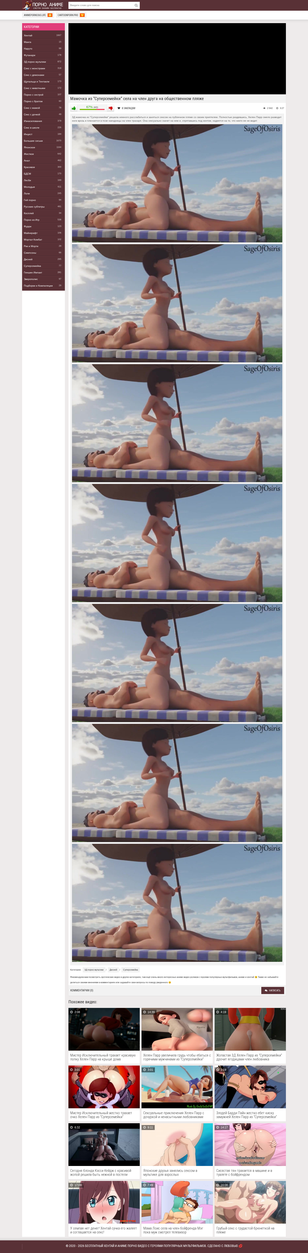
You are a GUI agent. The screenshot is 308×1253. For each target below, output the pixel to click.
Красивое (29, 167)
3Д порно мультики (35, 61)
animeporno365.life (38, 15)
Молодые (29, 186)
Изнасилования (33, 121)
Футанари (29, 55)
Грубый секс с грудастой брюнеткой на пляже (245, 1230)
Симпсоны (30, 252)
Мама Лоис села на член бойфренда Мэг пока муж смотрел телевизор (173, 1230)
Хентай (28, 35)
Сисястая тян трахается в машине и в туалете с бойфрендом (244, 1172)
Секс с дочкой (32, 114)
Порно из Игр (31, 219)
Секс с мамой (32, 107)
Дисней (28, 259)
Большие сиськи (33, 140)
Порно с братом (33, 101)
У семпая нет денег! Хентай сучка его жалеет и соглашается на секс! (103, 1230)
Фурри (27, 226)
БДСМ (27, 173)
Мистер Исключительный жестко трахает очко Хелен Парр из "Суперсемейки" (101, 1115)
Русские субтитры (34, 206)
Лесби (27, 180)
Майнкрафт (30, 233)
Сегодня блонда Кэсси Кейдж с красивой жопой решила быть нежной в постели (100, 1172)
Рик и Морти (31, 246)
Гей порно (30, 200)
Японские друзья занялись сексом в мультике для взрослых (170, 1172)
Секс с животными (34, 88)
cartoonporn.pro (71, 15)
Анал (27, 160)
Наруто (28, 48)
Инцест (28, 134)
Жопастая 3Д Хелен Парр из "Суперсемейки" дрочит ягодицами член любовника (249, 1057)
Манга (27, 42)
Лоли (27, 193)
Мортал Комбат (33, 239)
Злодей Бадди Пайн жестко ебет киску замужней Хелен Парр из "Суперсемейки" (246, 1115)
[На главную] (43, 5)
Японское (29, 147)
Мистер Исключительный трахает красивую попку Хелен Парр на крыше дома (103, 1057)
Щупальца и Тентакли (36, 81)
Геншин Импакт (33, 272)
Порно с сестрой (33, 94)
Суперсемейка (32, 265)
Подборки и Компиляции (38, 285)
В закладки (128, 108)
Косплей (29, 213)
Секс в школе (31, 127)
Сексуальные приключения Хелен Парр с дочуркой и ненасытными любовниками (173, 1115)
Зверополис (31, 279)
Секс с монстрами (34, 68)
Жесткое (29, 154)
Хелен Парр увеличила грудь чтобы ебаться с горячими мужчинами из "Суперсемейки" (177, 1057)
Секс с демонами (34, 75)
